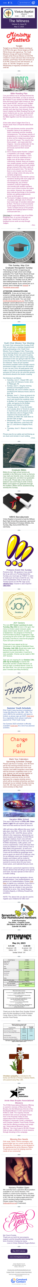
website (25, 285)
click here (6, 585)
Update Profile (10, 1272)
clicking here (8, 584)
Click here (6, 215)
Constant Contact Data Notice (23, 1272)
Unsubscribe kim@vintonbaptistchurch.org (19, 1270)
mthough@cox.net (10, 1203)
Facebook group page (11, 287)
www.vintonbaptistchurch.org (19, 1257)
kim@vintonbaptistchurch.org (13, 301)
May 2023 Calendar (19, 1251)
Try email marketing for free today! (19, 1284)
